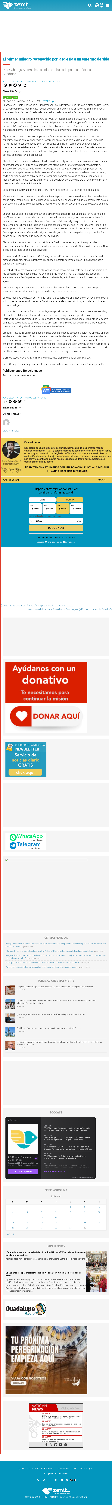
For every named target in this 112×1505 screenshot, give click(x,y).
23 (85, 1222)
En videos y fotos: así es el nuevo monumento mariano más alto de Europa (49, 1028)
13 (41, 1217)
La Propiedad (47, 1468)
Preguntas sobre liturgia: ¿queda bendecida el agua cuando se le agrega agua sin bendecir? (55, 987)
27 (41, 1228)
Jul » (13, 1234)
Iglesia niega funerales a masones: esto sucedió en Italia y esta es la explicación (51, 1014)
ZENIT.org (48, 101)
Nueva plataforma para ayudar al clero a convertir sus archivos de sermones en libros (42, 963)
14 (56, 1217)
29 (70, 1228)
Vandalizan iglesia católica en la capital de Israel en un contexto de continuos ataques (42, 967)
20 (41, 1222)
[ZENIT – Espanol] (31, 5)
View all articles (11, 430)
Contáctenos (61, 1473)
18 (13, 1222)
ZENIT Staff (31, 81)
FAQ (37, 1468)
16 (85, 1217)
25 (13, 1228)
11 (13, 1217)
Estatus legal (86, 1468)
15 (70, 1217)
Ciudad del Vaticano (51, 81)
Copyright (48, 1473)
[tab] (42, 1407)
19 (27, 1222)
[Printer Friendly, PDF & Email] (10, 97)
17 (99, 1217)
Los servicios (62, 1468)
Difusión (74, 1468)
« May (7, 1234)
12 (27, 1217)
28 (56, 1228)
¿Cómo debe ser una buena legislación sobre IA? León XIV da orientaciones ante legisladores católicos (49, 951)
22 (70, 1222)
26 (27, 1228)
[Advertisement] (56, 31)
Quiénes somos (25, 1468)
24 (99, 1222)
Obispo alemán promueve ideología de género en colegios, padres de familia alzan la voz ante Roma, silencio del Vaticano (60, 1043)
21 (56, 1222)
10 (99, 1212)
